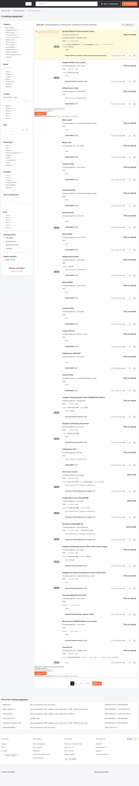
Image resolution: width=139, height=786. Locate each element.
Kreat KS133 (67, 647)
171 (87, 684)
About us (4, 744)
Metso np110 (67, 120)
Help (3, 747)
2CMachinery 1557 (69, 449)
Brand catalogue (38, 758)
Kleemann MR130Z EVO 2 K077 (74, 595)
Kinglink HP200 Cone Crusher (74, 62)
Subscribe (40, 113)
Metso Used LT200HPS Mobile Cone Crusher (79, 621)
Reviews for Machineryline (41, 754)
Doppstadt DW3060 (9, 727)
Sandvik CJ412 (68, 164)
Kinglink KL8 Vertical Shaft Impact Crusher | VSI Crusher (84, 573)
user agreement (73, 116)
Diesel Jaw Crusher (69, 472)
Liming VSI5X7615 (9, 718)
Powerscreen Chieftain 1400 (12, 723)
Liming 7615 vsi (68, 331)
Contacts (4, 751)
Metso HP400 (67, 282)
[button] (129, 56)
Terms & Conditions (39, 744)
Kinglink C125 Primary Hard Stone (75, 423)
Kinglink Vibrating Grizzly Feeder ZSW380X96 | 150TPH (83, 397)
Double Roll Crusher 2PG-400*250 (75, 498)
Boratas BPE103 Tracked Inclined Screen (78, 31)
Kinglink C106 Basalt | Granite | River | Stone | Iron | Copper (85, 546)
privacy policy (60, 116)
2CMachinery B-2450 (70, 257)
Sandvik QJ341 (7, 714)
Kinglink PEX (7, 704)
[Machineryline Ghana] (12, 4)
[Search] (37, 4)
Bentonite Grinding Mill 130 (72, 524)
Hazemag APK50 (68, 190)
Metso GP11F (67, 234)
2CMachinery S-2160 (70, 88)
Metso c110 (66, 142)
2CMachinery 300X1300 (71, 353)
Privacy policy (37, 747)
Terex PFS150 (67, 375)
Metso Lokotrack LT (9, 709)
